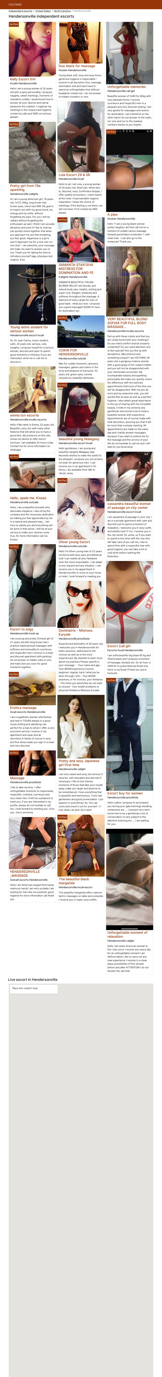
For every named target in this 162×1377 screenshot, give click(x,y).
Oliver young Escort (74, 542)
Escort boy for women (125, 793)
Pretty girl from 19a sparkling (25, 188)
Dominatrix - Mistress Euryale (76, 632)
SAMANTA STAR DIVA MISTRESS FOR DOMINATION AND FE (76, 269)
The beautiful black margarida (74, 881)
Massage (17, 778)
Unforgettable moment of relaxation (127, 934)
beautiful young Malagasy (79, 439)
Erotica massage (23, 708)
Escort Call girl (119, 646)
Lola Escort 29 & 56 (74, 175)
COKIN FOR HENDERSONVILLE (73, 352)
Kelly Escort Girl (22, 79)
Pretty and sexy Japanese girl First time (79, 763)
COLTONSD (15, 4)
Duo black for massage (77, 66)
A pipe (112, 214)
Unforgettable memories (126, 87)
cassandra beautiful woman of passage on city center (129, 506)
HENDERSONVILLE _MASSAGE (25, 874)
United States (43, 10)
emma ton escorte (24, 415)
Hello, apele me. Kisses (28, 498)
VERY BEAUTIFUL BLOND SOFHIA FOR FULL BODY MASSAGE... (127, 323)
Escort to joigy (21, 629)
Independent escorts (20, 10)
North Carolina (62, 10)
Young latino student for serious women (29, 329)
